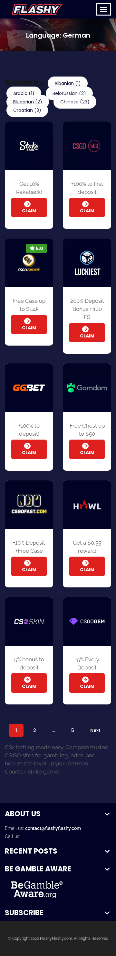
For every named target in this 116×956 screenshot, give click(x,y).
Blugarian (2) (27, 102)
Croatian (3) (27, 110)
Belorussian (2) (69, 93)
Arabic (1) (23, 93)
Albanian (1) (67, 83)
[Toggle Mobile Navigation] (103, 9)
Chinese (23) (75, 102)
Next (95, 730)
